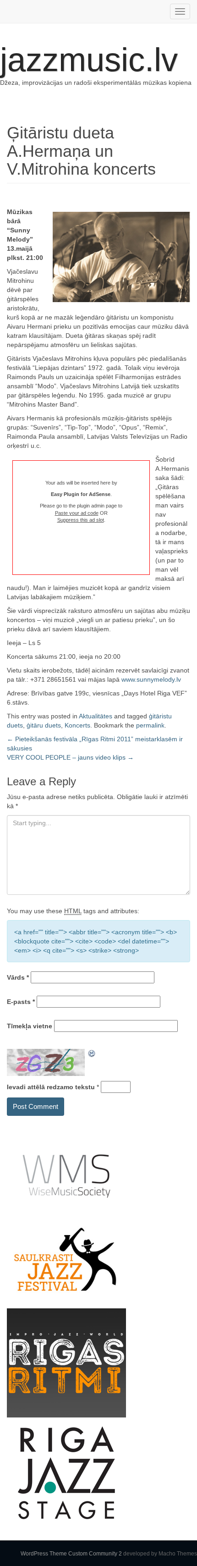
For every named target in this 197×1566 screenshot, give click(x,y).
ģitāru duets (44, 725)
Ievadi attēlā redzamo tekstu (51, 1087)
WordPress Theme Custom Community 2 (71, 1553)
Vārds (18, 977)
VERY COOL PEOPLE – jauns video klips (70, 757)
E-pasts (21, 1001)
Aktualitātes (95, 716)
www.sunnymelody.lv (151, 679)
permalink (150, 725)
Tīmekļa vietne (29, 1026)
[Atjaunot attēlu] (92, 1053)
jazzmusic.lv (89, 59)
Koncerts (77, 725)
